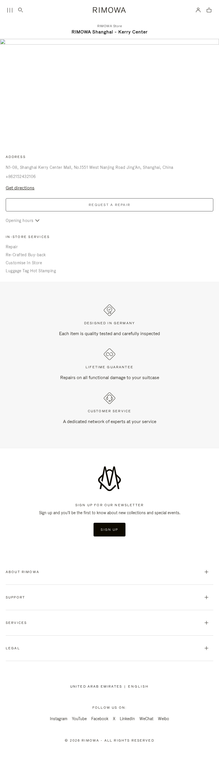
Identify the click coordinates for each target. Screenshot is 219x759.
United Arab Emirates (97, 686)
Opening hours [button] (20, 220)
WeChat (146, 718)
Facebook (99, 718)
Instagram (58, 718)
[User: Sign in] (198, 10)
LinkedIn (127, 718)
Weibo (163, 718)
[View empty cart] (209, 10)
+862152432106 (21, 176)
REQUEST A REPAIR (109, 205)
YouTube (79, 718)
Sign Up (109, 529)
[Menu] (9, 10)
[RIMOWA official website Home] (109, 10)
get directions (20, 188)
